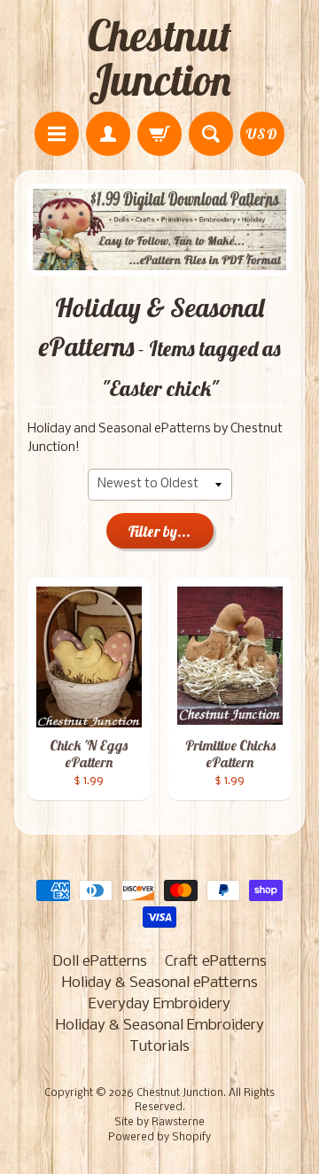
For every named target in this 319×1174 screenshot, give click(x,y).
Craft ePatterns (216, 961)
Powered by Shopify (159, 1137)
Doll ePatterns (99, 961)
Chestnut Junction (159, 57)
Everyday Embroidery (159, 1004)
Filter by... (159, 531)
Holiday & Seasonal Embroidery (160, 1025)
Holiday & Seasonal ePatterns (160, 983)
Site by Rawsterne (159, 1122)
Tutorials (159, 1046)
